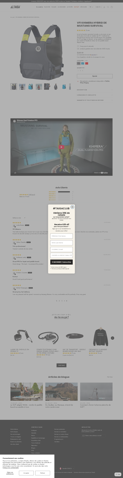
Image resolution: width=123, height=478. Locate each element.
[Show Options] (71, 255)
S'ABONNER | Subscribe (61, 262)
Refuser (42, 473)
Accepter (26, 473)
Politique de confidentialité (11, 468)
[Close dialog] (72, 207)
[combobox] (61, 255)
